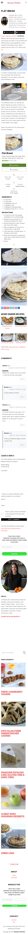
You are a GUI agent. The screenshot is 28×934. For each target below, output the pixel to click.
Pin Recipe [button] (15, 169)
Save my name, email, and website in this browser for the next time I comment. (15, 514)
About (14, 875)
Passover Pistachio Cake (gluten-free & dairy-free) (12, 774)
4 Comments (22, 27)
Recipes (8, 36)
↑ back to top (14, 864)
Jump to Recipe (9, 32)
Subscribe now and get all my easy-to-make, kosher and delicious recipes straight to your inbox (14, 539)
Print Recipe (20, 32)
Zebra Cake (7, 853)
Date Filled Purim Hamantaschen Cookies (11, 733)
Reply (23, 379)
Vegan (7, 349)
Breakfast (22, 347)
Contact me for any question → (10, 616)
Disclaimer (14, 877)
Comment (4, 470)
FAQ (14, 922)
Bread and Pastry (14, 347)
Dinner (14, 36)
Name (3, 499)
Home (3, 36)
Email (3, 505)
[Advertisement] (14, 633)
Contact (14, 919)
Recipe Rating (5, 464)
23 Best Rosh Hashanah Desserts (12, 815)
